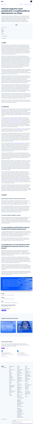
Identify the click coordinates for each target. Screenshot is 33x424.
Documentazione (19, 409)
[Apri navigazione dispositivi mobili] (31, 1)
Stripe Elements (6, 118)
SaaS (18, 382)
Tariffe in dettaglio (4, 356)
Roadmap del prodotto (28, 384)
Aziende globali (19, 377)
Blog (25, 369)
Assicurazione (19, 389)
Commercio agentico (20, 369)
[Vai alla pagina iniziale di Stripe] (2, 366)
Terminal (10, 394)
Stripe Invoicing (21, 179)
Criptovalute (11, 376)
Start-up (18, 368)
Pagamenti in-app (19, 378)
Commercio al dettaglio (20, 397)
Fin (16, 19)
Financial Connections (12, 379)
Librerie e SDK (19, 414)
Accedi (26, 396)
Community (26, 370)
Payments (10, 387)
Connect (10, 375)
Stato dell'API (19, 412)
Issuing (10, 383)
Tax (9, 393)
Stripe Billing (3, 110)
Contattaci (3, 310)
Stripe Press (26, 388)
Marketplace (19, 379)
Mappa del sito (27, 378)
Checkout (10, 373)
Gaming (18, 386)
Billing (10, 370)
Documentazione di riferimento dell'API (23, 355)
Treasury (10, 395)
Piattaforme (19, 381)
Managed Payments (12, 385)
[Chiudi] (31, 420)
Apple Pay (8, 121)
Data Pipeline (11, 377)
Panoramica (21, 4)
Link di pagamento (11, 386)
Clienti (2, 4)
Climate (10, 374)
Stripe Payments (27, 113)
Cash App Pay (17, 121)
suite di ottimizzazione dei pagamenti (16, 117)
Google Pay (12, 121)
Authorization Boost (12, 369)
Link (2, 122)
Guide (26, 367)
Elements (10, 378)
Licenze (26, 377)
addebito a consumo (20, 128)
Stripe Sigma (11, 392)
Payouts (10, 388)
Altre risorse (27, 381)
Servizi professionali (20, 394)
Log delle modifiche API (20, 413)
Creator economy (19, 385)
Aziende (18, 367)
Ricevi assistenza (27, 392)
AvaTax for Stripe (4, 179)
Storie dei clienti (27, 368)
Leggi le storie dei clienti (28, 4)
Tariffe (10, 367)
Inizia (3, 348)
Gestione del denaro (20, 380)
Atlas (10, 368)
